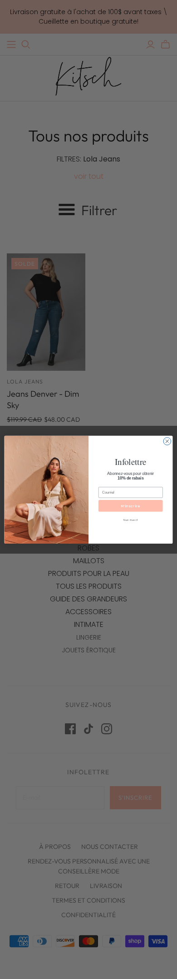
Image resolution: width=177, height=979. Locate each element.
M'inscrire (130, 506)
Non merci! (130, 520)
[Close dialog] (167, 441)
